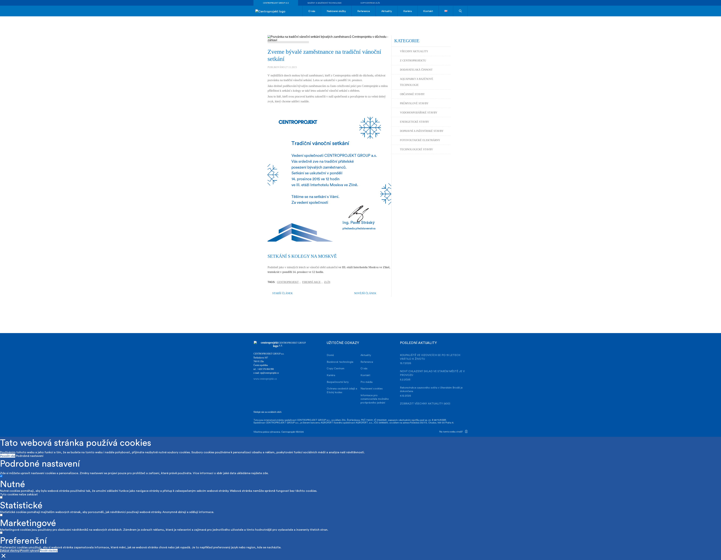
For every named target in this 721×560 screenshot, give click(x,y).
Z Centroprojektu (413, 60)
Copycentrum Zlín (370, 3)
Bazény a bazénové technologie (325, 3)
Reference (363, 11)
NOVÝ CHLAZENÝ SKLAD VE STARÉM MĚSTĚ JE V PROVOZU (432, 373)
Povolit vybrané (29, 550)
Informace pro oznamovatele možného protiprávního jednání (374, 399)
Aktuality (386, 11)
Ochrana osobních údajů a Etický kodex (342, 390)
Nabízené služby (336, 11)
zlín (327, 282)
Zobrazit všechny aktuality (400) (425, 403)
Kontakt (428, 11)
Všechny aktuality (414, 51)
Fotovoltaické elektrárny (420, 140)
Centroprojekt (288, 282)
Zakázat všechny (9, 550)
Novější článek (365, 293)
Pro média (366, 381)
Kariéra (407, 11)
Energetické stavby (414, 121)
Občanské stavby (412, 94)
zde (265, 473)
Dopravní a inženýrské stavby (421, 131)
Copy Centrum (335, 368)
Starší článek (282, 293)
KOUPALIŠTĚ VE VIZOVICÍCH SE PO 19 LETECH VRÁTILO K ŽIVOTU (430, 356)
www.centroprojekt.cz (265, 378)
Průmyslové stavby (414, 103)
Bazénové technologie (340, 361)
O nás (311, 11)
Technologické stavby (416, 149)
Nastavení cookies (371, 388)
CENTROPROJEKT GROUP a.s (276, 3)
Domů (330, 355)
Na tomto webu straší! (451, 431)
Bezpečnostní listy (338, 381)
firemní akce (311, 282)
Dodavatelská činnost (416, 69)
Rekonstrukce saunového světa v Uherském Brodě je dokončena (431, 389)
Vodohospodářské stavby (418, 112)
